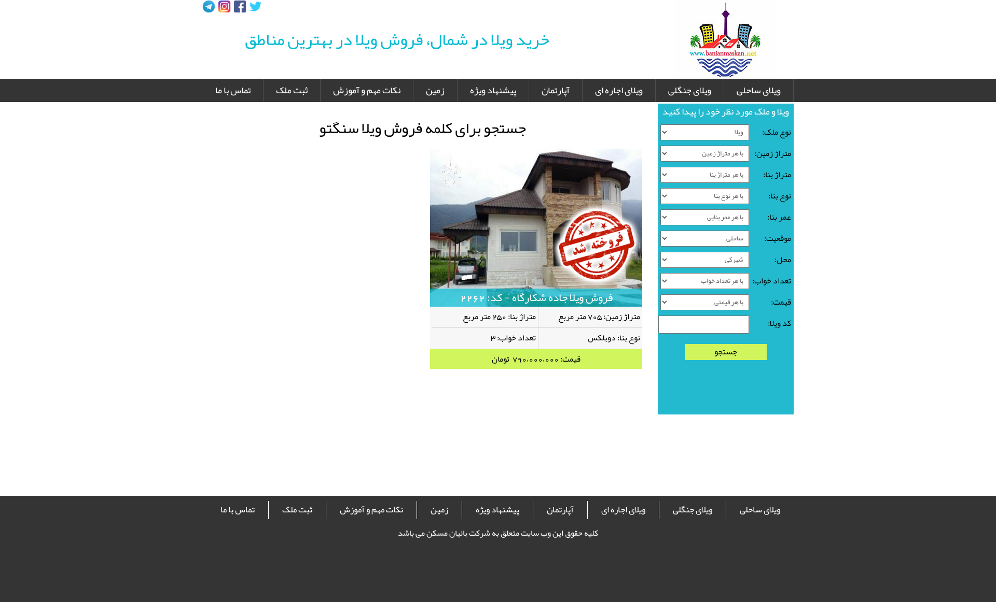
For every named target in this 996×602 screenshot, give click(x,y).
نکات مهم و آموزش (366, 90)
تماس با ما (233, 90)
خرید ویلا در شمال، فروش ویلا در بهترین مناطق (397, 39)
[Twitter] (255, 6)
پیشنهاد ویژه (493, 90)
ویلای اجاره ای (619, 90)
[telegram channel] (208, 6)
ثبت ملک (292, 90)
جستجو (725, 352)
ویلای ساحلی (759, 90)
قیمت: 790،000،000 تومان (536, 359)
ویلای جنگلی (689, 90)
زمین (435, 90)
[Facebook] (239, 6)
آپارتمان (556, 90)
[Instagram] (224, 6)
